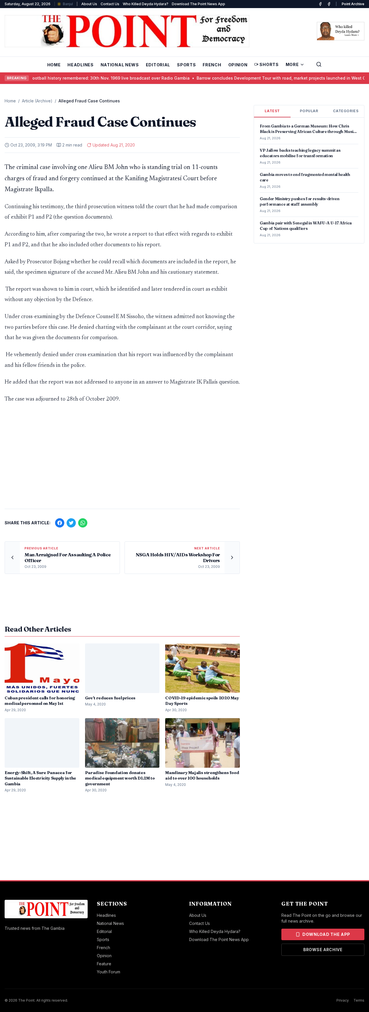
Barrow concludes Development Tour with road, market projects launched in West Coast (273, 78)
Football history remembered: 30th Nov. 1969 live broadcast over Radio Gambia (97, 78)
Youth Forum (108, 971)
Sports (186, 64)
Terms (358, 1000)
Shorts (268, 64)
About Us (89, 4)
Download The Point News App (198, 4)
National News (120, 64)
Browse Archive (322, 949)
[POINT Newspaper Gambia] (320, 4)
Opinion (238, 64)
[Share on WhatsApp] (82, 522)
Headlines (80, 64)
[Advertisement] (122, 459)
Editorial (158, 64)
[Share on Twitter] (71, 522)
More (292, 64)
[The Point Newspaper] (329, 4)
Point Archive (353, 4)
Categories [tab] (345, 111)
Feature (104, 963)
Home (54, 64)
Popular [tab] (309, 111)
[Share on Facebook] (59, 522)
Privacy (342, 1000)
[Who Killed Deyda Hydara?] (340, 31)
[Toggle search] (319, 64)
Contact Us (110, 4)
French (212, 64)
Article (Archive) (37, 100)
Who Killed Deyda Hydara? (145, 4)
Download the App (326, 934)
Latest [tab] (272, 111)
